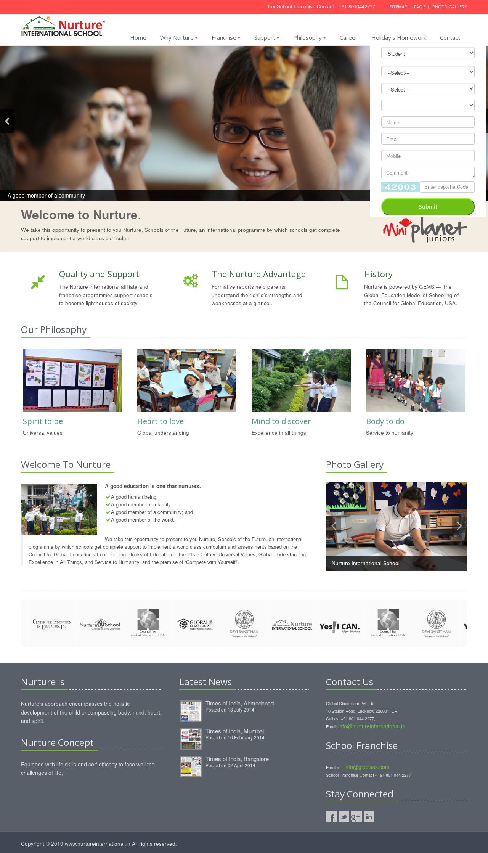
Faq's (420, 7)
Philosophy (307, 37)
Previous (7, 121)
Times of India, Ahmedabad (239, 703)
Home (138, 37)
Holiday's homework (398, 37)
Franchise (224, 37)
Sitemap (399, 7)
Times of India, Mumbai (234, 731)
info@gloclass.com (367, 767)
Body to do (385, 421)
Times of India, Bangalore (237, 759)
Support (264, 37)
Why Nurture (177, 37)
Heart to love (160, 421)
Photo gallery (449, 7)
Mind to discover (281, 421)
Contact (450, 37)
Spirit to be (43, 421)
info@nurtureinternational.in (371, 726)
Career (349, 37)
